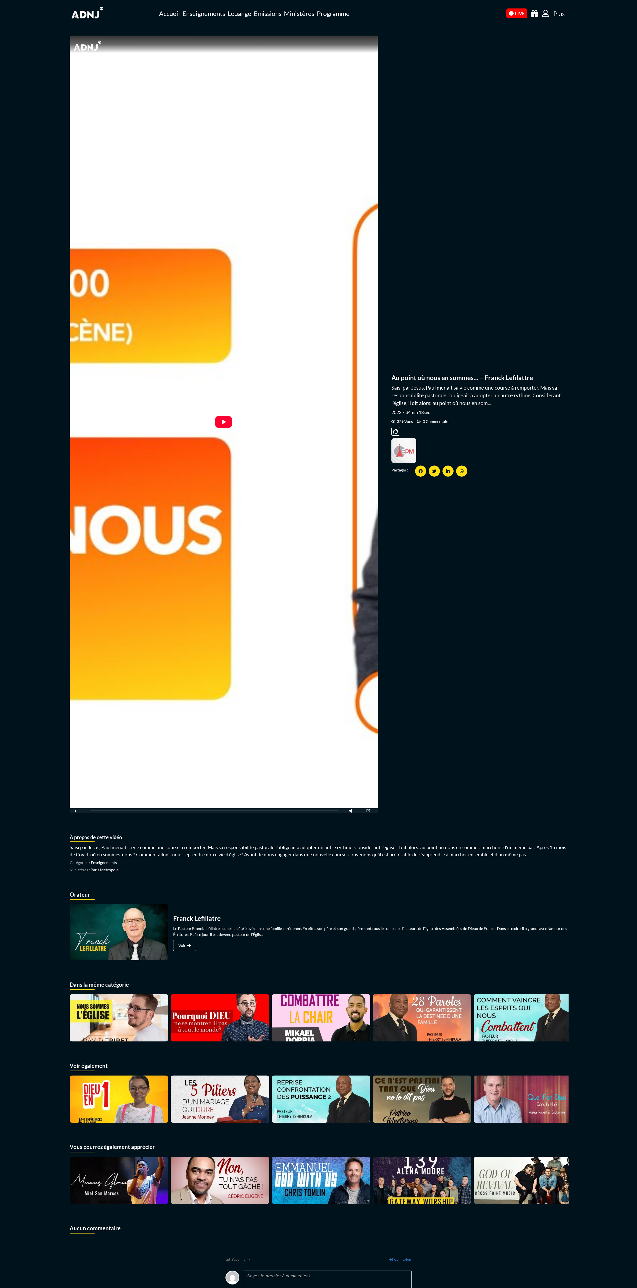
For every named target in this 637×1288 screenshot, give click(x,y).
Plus (559, 13)
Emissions (267, 13)
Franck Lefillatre (197, 918)
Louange (239, 13)
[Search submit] (500, 12)
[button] (420, 471)
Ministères (299, 13)
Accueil (169, 13)
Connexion (402, 1259)
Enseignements (203, 13)
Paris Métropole (104, 869)
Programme (333, 13)
